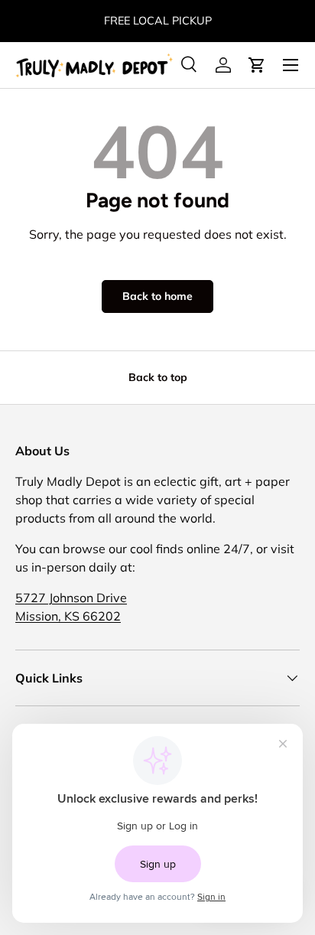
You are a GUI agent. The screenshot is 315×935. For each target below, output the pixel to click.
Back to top (157, 377)
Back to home (157, 296)
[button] (257, 65)
